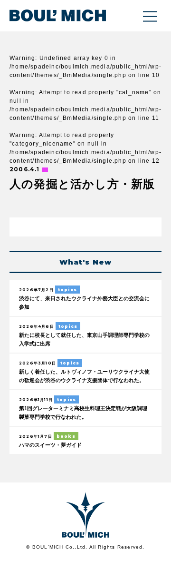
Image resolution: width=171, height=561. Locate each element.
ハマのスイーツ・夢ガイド (50, 445)
